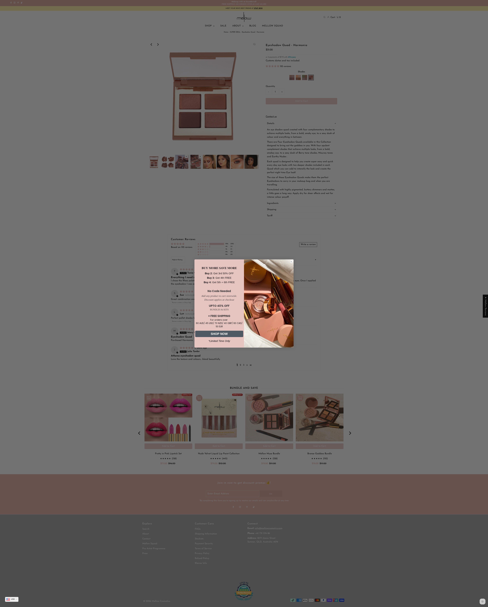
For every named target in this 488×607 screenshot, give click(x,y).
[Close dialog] (291, 261)
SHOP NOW (219, 334)
